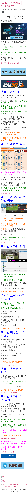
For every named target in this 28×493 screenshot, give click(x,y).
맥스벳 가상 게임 (7, 484)
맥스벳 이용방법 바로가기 (11, 63)
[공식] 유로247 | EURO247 (11, 4)
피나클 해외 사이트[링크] (7, 452)
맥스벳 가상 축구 (17, 484)
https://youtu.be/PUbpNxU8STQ (9, 393)
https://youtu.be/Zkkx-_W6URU (9, 365)
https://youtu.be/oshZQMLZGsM (9, 438)
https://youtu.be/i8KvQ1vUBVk (9, 193)
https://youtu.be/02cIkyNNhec (9, 242)
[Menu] (3, 12)
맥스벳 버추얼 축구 (11, 486)
